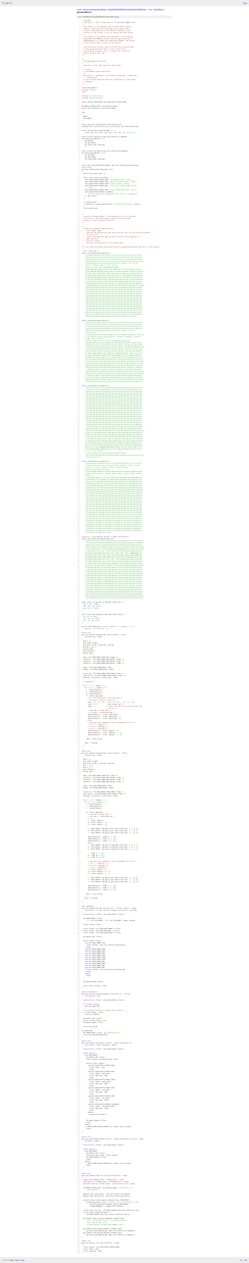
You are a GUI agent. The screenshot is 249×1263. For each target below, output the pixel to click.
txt (241, 1260)
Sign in (245, 3)
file (116, 17)
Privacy (17, 1260)
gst (150, 9)
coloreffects (159, 9)
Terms (22, 1260)
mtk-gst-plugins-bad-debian (94, 9)
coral (79, 9)
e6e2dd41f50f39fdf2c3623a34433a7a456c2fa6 (127, 9)
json (245, 1260)
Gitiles (12, 1260)
